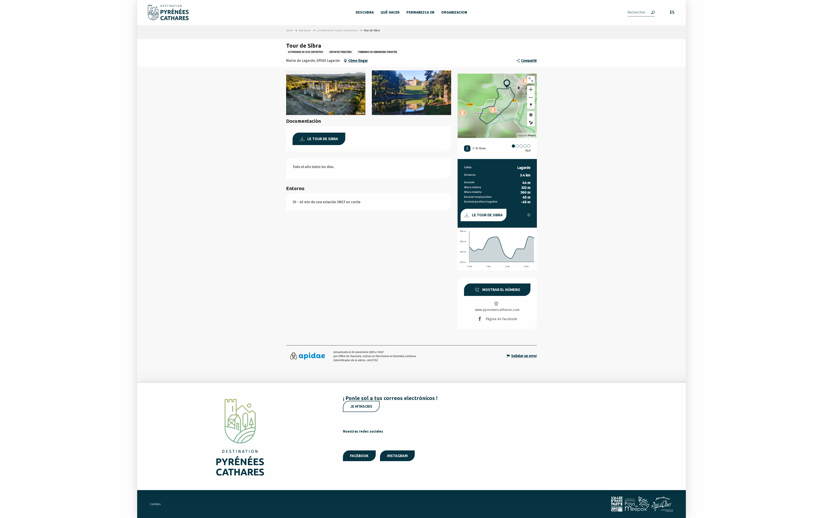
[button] (641, 12)
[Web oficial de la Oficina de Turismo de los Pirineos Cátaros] (168, 13)
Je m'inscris (361, 406)
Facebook (359, 456)
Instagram (397, 456)
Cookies (155, 504)
